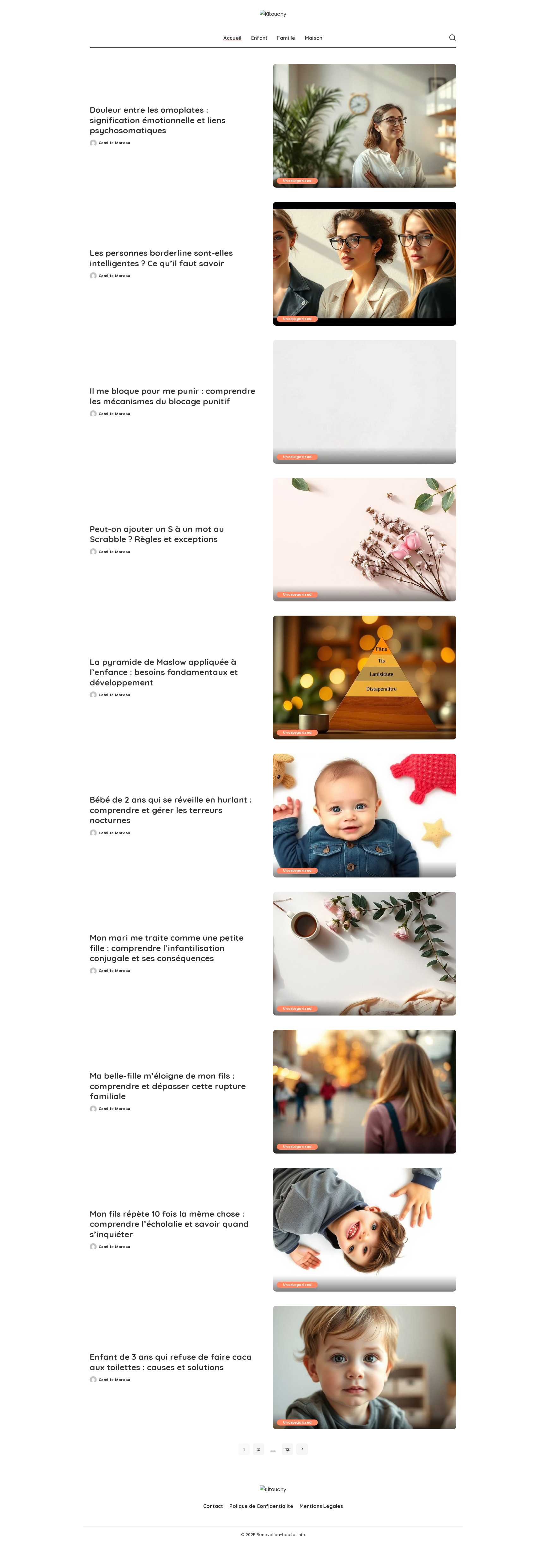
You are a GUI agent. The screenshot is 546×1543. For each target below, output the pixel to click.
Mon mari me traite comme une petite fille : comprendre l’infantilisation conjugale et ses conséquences (167, 947)
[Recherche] (452, 37)
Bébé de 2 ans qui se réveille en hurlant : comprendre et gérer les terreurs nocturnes (171, 809)
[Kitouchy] (273, 14)
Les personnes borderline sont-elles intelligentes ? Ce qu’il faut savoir (161, 258)
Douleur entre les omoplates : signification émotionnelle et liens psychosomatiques (158, 120)
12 (287, 1449)
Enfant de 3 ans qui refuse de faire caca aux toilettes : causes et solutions (171, 1362)
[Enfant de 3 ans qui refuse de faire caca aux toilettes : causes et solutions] (364, 1368)
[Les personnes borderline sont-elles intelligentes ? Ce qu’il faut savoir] (364, 264)
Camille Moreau (114, 143)
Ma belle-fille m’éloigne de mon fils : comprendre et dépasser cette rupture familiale (168, 1085)
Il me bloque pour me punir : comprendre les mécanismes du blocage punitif (172, 396)
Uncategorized (297, 180)
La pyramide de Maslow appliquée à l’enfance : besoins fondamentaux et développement (164, 672)
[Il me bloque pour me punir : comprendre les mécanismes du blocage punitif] (364, 402)
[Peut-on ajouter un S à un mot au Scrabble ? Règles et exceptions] (364, 540)
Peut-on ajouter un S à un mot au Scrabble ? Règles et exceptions (157, 534)
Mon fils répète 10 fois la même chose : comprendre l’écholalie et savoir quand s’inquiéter (169, 1223)
